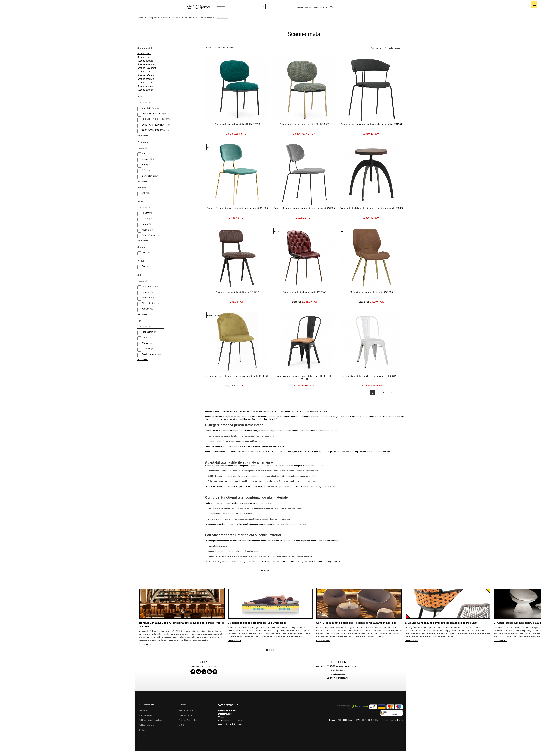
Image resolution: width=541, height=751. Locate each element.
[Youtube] (198, 671)
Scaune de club (145, 82)
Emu (144, 164)
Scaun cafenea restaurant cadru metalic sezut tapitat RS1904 (371, 124)
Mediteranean (149, 286)
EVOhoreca (148, 176)
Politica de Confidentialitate (150, 720)
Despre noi (143, 710)
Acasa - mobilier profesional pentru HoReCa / (157, 17)
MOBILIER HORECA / (189, 17)
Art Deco (146, 309)
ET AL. (145, 170)
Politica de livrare (146, 725)
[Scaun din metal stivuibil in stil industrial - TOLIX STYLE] (371, 341)
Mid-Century (148, 297)
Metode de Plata (186, 710)
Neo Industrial (149, 303)
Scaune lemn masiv (147, 64)
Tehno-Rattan (149, 235)
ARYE (145, 153)
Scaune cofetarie (145, 79)
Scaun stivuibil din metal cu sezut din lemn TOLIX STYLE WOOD (304, 377)
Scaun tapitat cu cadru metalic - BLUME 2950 (237, 124)
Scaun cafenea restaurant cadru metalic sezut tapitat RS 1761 (237, 376)
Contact (141, 730)
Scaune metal (144, 53)
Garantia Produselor (188, 720)
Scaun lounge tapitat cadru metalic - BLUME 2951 (304, 124)
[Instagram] (214, 671)
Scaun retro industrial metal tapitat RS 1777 (237, 292)
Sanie (145, 337)
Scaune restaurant (146, 68)
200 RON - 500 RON (152, 113)
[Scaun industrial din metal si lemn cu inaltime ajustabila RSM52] (371, 173)
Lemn (145, 224)
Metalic (145, 230)
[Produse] (534, 4)
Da (143, 193)
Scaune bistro (144, 71)
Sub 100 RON (149, 108)
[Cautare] (263, 6)
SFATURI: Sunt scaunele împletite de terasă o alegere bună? (441, 623)
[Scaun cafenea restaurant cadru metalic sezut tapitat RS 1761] (237, 341)
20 (392, 392)
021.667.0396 (338, 674)
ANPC (181, 725)
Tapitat (145, 213)
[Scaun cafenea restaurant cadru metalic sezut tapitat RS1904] (371, 89)
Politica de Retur (186, 715)
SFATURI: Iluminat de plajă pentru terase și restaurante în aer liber (356, 623)
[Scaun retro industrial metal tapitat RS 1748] (304, 257)
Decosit (146, 159)
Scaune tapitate (145, 61)
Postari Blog (270, 570)
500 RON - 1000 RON (153, 119)
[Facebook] (192, 671)
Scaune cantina (145, 90)
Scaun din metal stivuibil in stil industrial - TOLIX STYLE (371, 376)
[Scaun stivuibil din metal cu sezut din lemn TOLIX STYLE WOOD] (304, 341)
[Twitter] (203, 671)
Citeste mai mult (145, 644)
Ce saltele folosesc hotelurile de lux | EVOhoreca (257, 623)
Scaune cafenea (145, 75)
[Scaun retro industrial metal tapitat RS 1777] (237, 257)
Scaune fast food (145, 86)
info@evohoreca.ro (339, 678)
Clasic (145, 343)
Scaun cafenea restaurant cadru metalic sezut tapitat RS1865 (304, 208)
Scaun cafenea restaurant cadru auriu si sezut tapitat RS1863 (237, 208)
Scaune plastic (144, 57)
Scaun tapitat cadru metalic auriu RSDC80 (371, 292)
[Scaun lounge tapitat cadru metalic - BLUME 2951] (304, 89)
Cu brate (146, 348)
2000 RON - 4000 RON (153, 130)
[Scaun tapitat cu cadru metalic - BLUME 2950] (237, 89)
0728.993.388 (338, 670)
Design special (149, 354)
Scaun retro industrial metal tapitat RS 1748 (304, 292)
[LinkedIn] (209, 671)
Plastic (145, 218)
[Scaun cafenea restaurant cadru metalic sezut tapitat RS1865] (304, 173)
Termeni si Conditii (146, 715)
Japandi (146, 292)
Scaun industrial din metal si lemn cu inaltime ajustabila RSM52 (371, 208)
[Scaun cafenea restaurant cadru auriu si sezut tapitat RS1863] (237, 173)
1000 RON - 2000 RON (153, 125)
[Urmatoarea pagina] (399, 392)
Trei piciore (147, 332)
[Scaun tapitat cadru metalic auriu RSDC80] (371, 257)
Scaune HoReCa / (207, 17)
